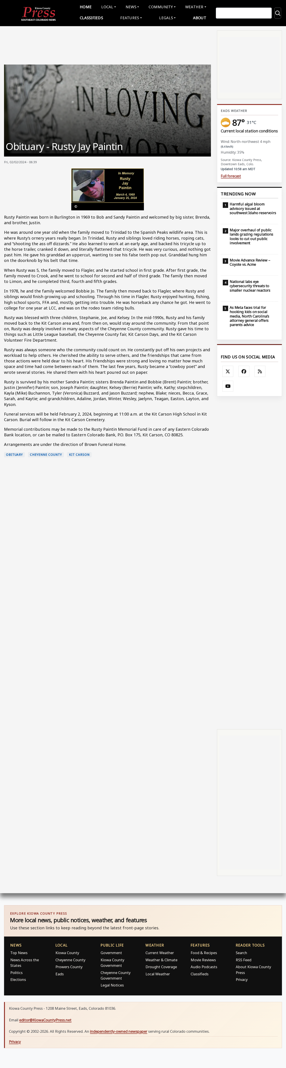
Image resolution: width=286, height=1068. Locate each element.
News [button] (131, 6)
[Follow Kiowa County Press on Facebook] (244, 371)
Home (86, 6)
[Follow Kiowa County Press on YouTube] (227, 386)
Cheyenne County (46, 455)
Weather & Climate (161, 959)
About (199, 17)
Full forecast (231, 176)
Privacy (242, 979)
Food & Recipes (204, 952)
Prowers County (68, 966)
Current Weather (159, 952)
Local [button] (107, 6)
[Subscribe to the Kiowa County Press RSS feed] (260, 371)
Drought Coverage (161, 966)
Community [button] (161, 6)
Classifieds (91, 17)
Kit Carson (79, 455)
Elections (18, 979)
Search (241, 952)
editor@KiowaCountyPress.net (45, 1019)
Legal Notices (112, 985)
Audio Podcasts (204, 966)
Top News (18, 952)
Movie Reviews (203, 959)
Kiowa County (67, 952)
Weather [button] (194, 6)
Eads (59, 973)
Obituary (14, 455)
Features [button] (129, 17)
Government (111, 952)
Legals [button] (166, 17)
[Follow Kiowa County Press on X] (227, 371)
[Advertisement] (249, 562)
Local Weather (157, 973)
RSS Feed (243, 959)
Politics (16, 972)
